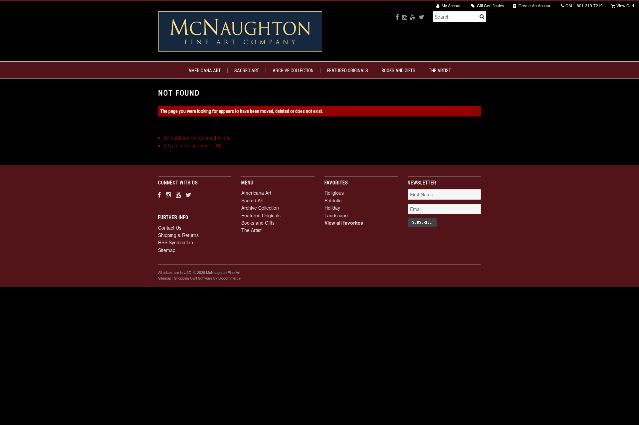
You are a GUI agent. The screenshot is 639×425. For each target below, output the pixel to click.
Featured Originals (347, 70)
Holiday (332, 207)
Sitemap (166, 250)
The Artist (440, 70)
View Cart (625, 5)
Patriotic (332, 200)
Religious (334, 192)
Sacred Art (246, 70)
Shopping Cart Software (193, 278)
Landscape (336, 215)
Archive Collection (293, 70)
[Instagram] (404, 17)
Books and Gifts (398, 70)
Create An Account (535, 5)
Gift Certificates (490, 5)
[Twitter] (421, 17)
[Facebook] (397, 17)
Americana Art (204, 70)
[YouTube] (412, 17)
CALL (584, 5)
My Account (452, 5)
